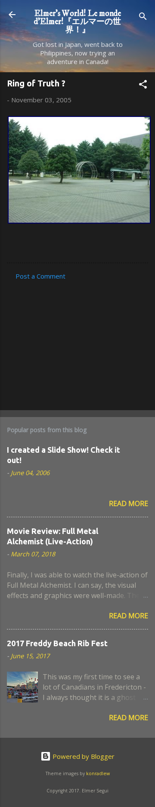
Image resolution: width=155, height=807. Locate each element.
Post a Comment (40, 276)
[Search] (143, 17)
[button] (143, 85)
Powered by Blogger (83, 756)
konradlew (98, 773)
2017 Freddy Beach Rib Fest (57, 643)
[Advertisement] (77, 342)
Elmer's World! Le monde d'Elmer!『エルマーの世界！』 (77, 21)
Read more (128, 503)
